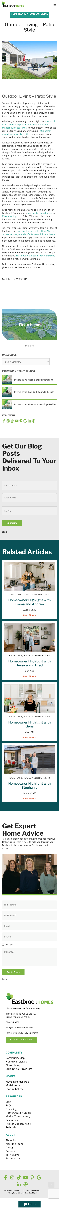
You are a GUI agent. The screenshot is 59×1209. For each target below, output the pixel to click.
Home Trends (18, 13)
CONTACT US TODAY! (21, 1039)
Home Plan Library (16, 1061)
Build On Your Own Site (19, 1069)
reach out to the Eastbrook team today (35, 255)
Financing (11, 1109)
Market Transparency (18, 1116)
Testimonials (13, 1158)
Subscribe (12, 523)
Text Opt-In (9, 944)
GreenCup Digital (31, 1193)
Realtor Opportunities (18, 1123)
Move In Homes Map (17, 1081)
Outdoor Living (38, 13)
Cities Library (13, 1065)
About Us (11, 1140)
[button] (51, 1185)
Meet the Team (14, 1143)
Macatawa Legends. (12, 216)
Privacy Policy (13, 1193)
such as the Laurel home (39, 213)
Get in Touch (13, 972)
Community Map (15, 1058)
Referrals (11, 1127)
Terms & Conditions (32, 1191)
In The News (13, 1154)
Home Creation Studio (18, 1112)
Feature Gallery (14, 1089)
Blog (8, 1101)
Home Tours (18, 15)
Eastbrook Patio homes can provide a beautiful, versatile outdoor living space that (28, 124)
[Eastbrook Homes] (13, 4)
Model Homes (14, 1085)
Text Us (32, 1204)
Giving (9, 1147)
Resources (12, 1120)
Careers (10, 1151)
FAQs (8, 1105)
